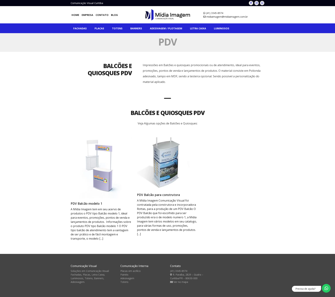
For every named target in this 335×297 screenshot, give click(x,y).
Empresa (87, 15)
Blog (114, 15)
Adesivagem (77, 282)
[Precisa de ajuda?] (326, 288)
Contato (102, 15)
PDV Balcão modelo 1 (86, 203)
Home (75, 15)
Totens (117, 28)
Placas (99, 28)
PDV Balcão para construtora (158, 195)
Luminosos (221, 28)
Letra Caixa (98, 274)
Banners (136, 28)
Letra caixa (198, 28)
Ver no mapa (181, 282)
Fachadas (80, 28)
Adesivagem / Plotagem (166, 28)
